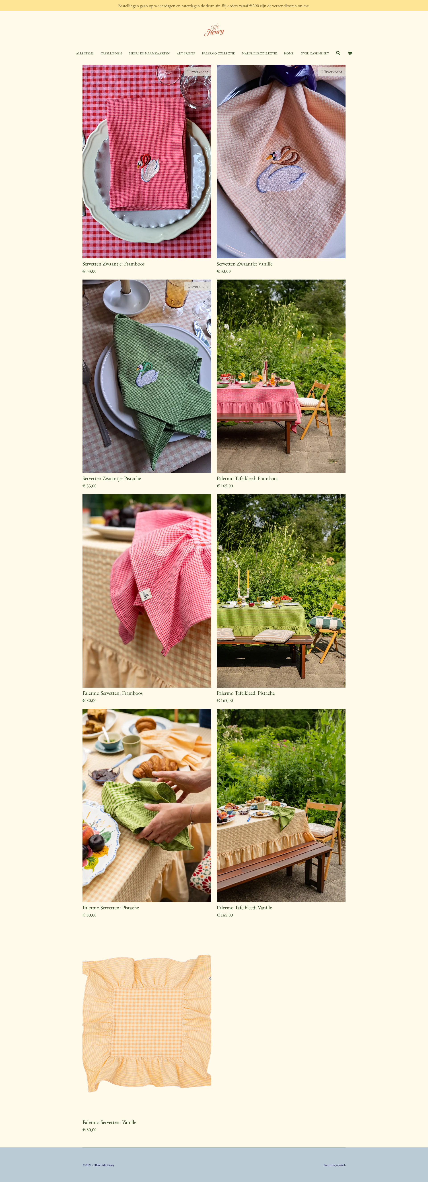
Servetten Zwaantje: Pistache (111, 478)
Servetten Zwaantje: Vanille (244, 264)
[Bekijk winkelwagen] (349, 53)
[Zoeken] (338, 53)
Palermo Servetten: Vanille (109, 1122)
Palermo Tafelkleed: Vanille (244, 907)
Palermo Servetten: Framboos (112, 693)
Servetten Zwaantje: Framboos (113, 264)
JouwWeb (340, 1165)
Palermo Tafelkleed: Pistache (246, 693)
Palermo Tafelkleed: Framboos (247, 478)
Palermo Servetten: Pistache (110, 907)
